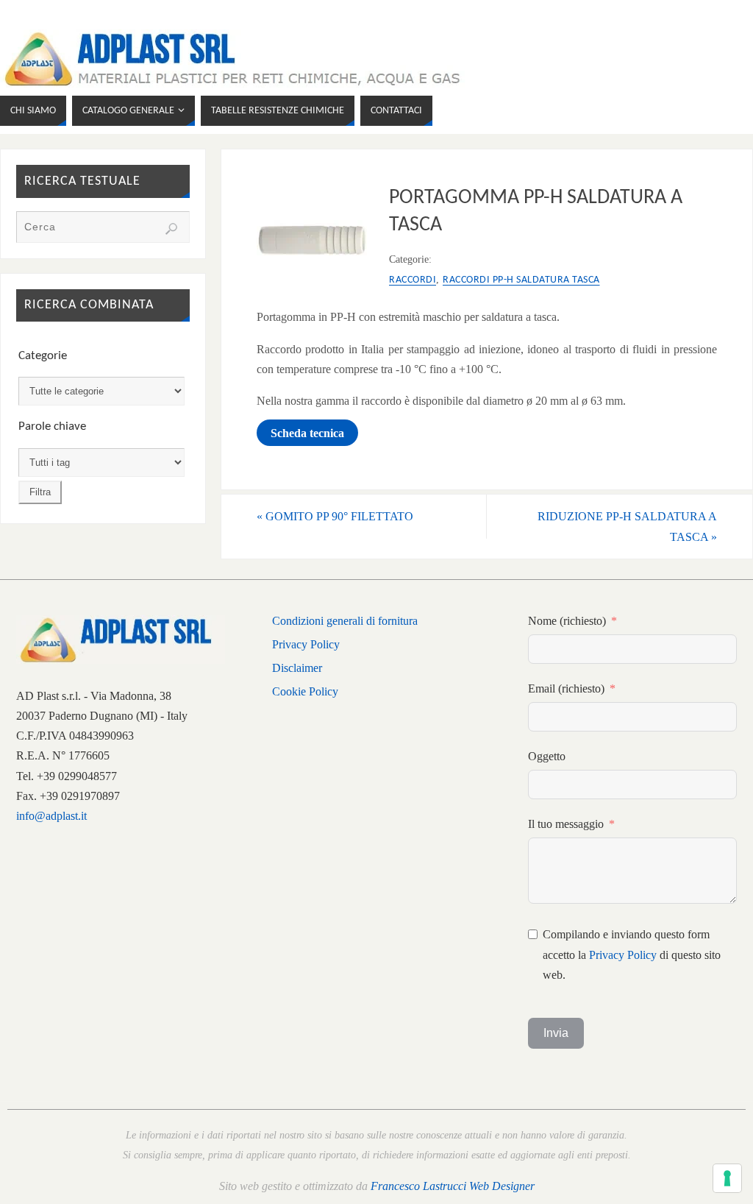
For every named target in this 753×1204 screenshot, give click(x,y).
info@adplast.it (51, 816)
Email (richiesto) (566, 688)
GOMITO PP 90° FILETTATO (335, 516)
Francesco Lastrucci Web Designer (453, 1186)
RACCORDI (412, 280)
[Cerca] (171, 229)
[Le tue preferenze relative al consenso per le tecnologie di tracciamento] (727, 1178)
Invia (555, 1033)
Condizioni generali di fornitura (345, 621)
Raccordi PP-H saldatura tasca (521, 280)
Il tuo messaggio (566, 824)
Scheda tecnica (307, 432)
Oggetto (546, 756)
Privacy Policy (306, 644)
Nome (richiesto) (567, 621)
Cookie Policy (305, 691)
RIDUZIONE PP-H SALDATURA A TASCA (627, 526)
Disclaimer (297, 668)
